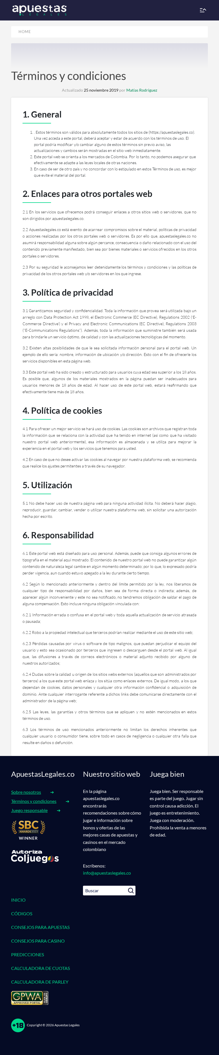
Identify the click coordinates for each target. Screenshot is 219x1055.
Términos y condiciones (68, 76)
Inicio (18, 899)
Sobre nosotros (26, 792)
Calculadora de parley (39, 981)
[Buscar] (130, 890)
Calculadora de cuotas (40, 968)
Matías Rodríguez (141, 90)
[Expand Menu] (203, 10)
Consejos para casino (38, 940)
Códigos (21, 913)
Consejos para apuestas (40, 927)
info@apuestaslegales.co (107, 872)
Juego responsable (29, 810)
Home (25, 31)
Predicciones (27, 954)
